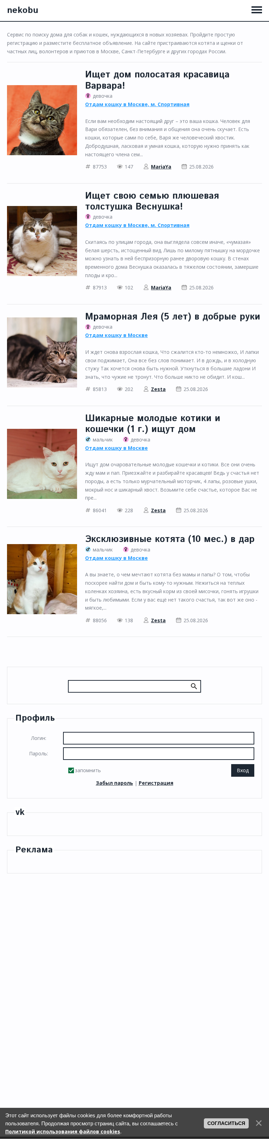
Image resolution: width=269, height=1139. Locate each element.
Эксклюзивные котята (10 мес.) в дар (170, 539)
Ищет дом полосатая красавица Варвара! (157, 80)
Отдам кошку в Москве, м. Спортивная (137, 104)
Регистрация (156, 783)
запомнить (88, 770)
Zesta (158, 389)
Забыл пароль (114, 783)
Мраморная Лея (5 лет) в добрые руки (172, 316)
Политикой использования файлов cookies (62, 1131)
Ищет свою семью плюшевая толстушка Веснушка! (152, 201)
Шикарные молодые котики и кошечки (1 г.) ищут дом (152, 424)
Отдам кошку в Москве (116, 335)
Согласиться (226, 1123)
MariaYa (161, 166)
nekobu (22, 10)
